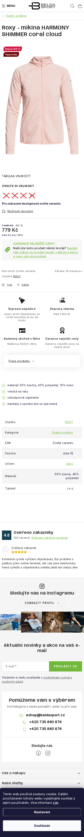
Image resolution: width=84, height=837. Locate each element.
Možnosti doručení (20, 211)
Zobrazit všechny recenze (49, 537)
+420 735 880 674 (45, 722)
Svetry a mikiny (62, 432)
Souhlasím (42, 826)
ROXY (17, 276)
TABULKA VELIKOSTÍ (16, 176)
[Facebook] (38, 753)
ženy (69, 463)
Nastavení (42, 812)
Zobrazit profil (40, 603)
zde (55, 803)
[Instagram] (48, 753)
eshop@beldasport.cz (45, 715)
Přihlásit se (65, 666)
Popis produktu (19, 361)
